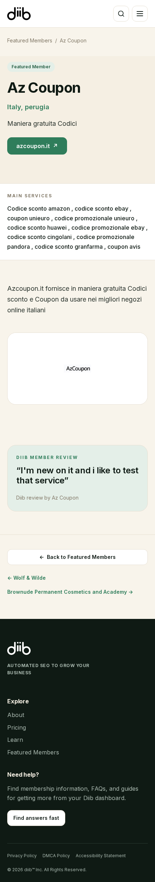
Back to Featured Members (77, 557)
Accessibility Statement (101, 855)
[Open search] (121, 14)
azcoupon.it (37, 146)
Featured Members (29, 40)
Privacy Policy (22, 855)
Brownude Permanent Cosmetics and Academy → (70, 592)
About (15, 714)
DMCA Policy (56, 855)
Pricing (16, 727)
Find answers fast (36, 818)
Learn (15, 739)
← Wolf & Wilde (26, 578)
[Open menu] (140, 14)
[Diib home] (19, 13)
